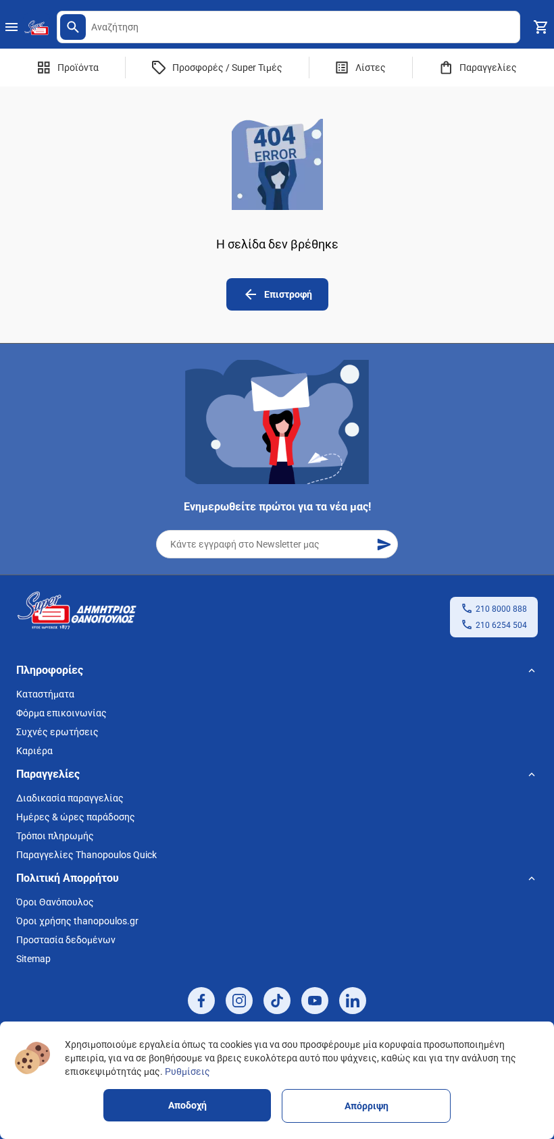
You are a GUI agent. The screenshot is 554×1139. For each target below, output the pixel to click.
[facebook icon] (201, 1000)
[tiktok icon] (277, 1000)
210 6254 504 (501, 625)
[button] (73, 27)
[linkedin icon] (352, 1000)
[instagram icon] (239, 1000)
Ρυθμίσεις (187, 1071)
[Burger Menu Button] (11, 27)
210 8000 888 (501, 609)
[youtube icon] (314, 1000)
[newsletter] (384, 544)
